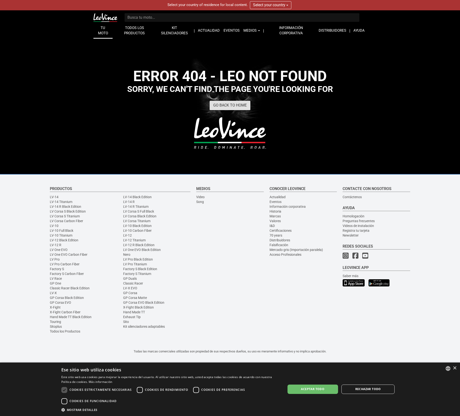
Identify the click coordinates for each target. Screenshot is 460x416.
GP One (55, 283)
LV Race (56, 278)
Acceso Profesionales (285, 254)
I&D (272, 226)
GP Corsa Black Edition (67, 298)
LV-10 (54, 226)
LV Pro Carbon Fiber (65, 264)
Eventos (276, 202)
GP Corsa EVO (60, 302)
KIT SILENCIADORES (174, 30)
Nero (126, 254)
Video (200, 197)
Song (200, 202)
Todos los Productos (65, 331)
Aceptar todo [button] (312, 389)
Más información (100, 382)
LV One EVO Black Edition (142, 250)
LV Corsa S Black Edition (68, 211)
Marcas (275, 216)
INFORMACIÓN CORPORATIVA (291, 30)
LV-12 (127, 235)
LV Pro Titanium (135, 264)
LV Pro (55, 259)
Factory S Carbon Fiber (67, 274)
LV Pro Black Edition (138, 259)
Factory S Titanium (137, 274)
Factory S (57, 269)
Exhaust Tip (132, 317)
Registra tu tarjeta (356, 230)
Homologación (353, 216)
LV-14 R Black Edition (65, 206)
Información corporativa (288, 206)
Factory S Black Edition (140, 269)
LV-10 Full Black (61, 230)
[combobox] (448, 368)
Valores (275, 221)
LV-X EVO (130, 288)
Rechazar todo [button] (368, 389)
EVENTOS (232, 31)
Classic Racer (133, 283)
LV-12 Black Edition (64, 240)
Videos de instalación (358, 226)
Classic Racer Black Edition (70, 288)
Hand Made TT (134, 312)
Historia (275, 211)
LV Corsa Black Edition (139, 216)
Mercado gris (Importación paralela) (296, 250)
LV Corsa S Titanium (65, 216)
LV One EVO (59, 250)
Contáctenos (352, 197)
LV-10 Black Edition (137, 226)
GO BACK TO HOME (230, 105)
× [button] (454, 368)
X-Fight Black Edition (138, 307)
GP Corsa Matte (135, 298)
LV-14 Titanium (61, 202)
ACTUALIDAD (209, 31)
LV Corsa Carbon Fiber (66, 221)
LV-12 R (55, 245)
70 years (276, 235)
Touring (55, 322)
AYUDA (359, 31)
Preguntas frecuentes (359, 221)
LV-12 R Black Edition (139, 245)
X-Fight (55, 307)
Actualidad (278, 197)
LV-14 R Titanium (136, 206)
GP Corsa (130, 293)
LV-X (53, 293)
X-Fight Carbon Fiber (65, 312)
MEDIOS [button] (250, 31)
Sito (126, 322)
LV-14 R (129, 202)
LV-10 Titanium (61, 235)
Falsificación (279, 245)
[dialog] (230, 389)
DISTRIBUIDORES (332, 31)
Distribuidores (280, 240)
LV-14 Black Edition (137, 197)
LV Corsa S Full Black (138, 211)
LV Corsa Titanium (136, 221)
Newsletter (351, 235)
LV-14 (54, 197)
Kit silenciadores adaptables (144, 326)
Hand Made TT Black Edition (71, 317)
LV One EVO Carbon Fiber (68, 254)
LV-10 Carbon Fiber (137, 230)
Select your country (269, 5)
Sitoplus (56, 326)
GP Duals (130, 278)
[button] (170, 409)
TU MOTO (103, 30)
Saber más (350, 276)
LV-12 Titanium (134, 240)
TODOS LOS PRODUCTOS (134, 30)
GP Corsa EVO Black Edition (143, 302)
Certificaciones (281, 230)
